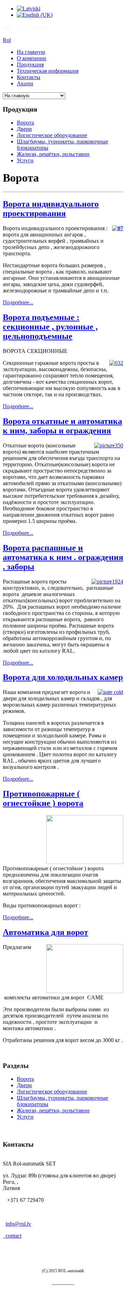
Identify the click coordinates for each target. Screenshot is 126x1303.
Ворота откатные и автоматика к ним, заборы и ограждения (62, 426)
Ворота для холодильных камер (63, 677)
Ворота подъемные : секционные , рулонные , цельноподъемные (50, 327)
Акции (25, 83)
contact (12, 1236)
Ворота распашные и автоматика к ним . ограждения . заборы (63, 557)
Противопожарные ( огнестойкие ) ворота (43, 798)
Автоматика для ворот (45, 932)
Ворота (25, 123)
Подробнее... (18, 302)
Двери (24, 129)
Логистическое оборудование (52, 135)
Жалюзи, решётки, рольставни (53, 154)
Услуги (25, 160)
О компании (31, 58)
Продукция (30, 65)
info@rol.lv (18, 1224)
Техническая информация (47, 71)
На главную (31, 52)
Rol (7, 40)
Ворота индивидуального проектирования (51, 208)
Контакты (28, 77)
